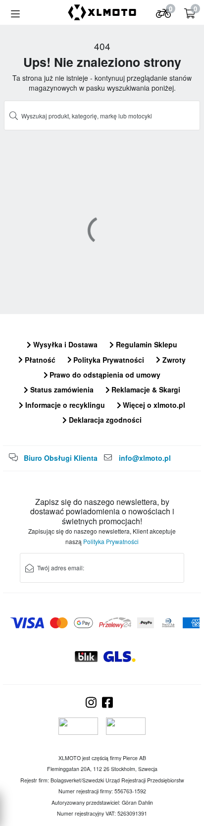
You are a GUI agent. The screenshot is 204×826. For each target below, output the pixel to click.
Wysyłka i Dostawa (64, 344)
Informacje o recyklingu (64, 405)
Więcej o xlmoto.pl (153, 405)
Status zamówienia (61, 389)
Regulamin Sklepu (145, 344)
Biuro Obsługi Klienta (61, 458)
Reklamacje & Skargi (144, 389)
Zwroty (173, 360)
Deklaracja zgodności (104, 420)
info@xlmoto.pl (145, 458)
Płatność (39, 360)
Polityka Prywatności (107, 360)
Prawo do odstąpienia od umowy (104, 375)
